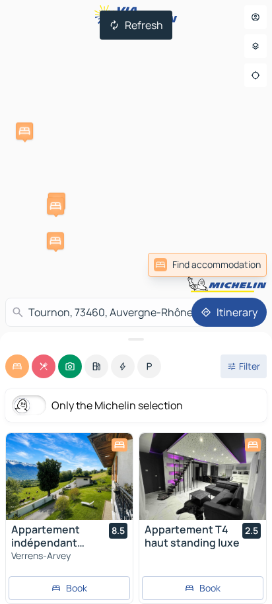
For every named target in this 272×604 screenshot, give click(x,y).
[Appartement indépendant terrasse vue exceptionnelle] (69, 476)
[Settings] (255, 46)
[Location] (255, 75)
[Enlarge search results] (136, 339)
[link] (207, 265)
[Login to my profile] (255, 17)
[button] (24, 130)
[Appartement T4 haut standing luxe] (202, 476)
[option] (17, 366)
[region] (69, 476)
